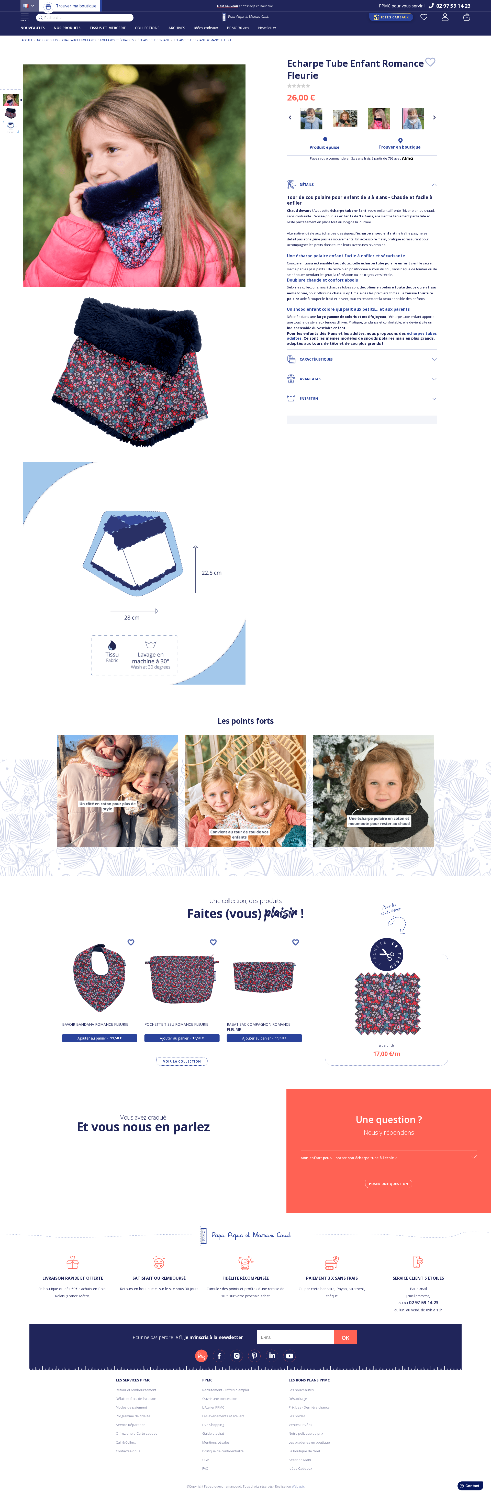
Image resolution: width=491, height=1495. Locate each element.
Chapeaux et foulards (79, 40)
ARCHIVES (177, 27)
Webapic (298, 1486)
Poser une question (388, 1184)
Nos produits (47, 40)
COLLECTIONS (147, 27)
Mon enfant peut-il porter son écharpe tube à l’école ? (349, 1157)
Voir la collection (182, 1061)
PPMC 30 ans (238, 27)
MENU (24, 20)
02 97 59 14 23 (423, 1302)
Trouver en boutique (399, 147)
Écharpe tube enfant (154, 40)
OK (345, 1338)
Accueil (27, 40)
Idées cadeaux (206, 27)
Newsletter (267, 27)
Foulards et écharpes (116, 40)
